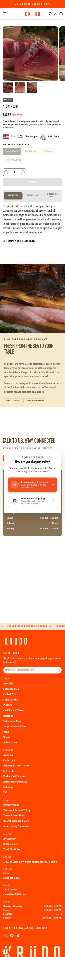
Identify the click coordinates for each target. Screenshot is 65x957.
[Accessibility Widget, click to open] (5, 951)
